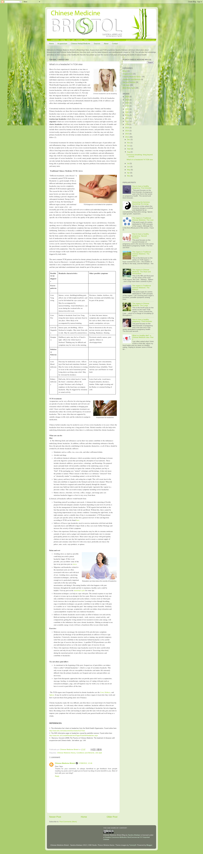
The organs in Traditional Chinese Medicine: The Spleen (141, 253)
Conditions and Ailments (85, 753)
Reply (57, 776)
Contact (115, 44)
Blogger (149, 845)
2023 (127, 106)
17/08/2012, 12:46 (85, 763)
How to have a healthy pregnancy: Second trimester (140, 236)
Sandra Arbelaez (134, 835)
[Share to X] (96, 749)
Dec (129, 139)
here (77, 520)
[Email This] (92, 749)
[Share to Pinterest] (101, 749)
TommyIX (132, 845)
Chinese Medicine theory (66, 753)
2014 (127, 131)
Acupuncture (62, 44)
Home (51, 44)
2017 (127, 121)
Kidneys (107, 692)
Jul (128, 163)
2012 (127, 137)
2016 (127, 124)
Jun (128, 167)
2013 (127, 134)
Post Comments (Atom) (68, 822)
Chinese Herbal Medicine (80, 44)
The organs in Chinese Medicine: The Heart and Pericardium (141, 271)
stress (75, 564)
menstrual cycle (79, 590)
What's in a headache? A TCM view (140, 159)
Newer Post (55, 817)
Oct (128, 146)
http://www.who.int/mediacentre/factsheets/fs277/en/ (67, 731)
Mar (129, 176)
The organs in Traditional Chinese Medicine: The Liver (143, 219)
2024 (127, 103)
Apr (128, 173)
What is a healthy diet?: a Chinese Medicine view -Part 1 (142, 337)
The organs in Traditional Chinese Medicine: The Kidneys (141, 287)
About (106, 44)
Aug (129, 152)
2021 (127, 112)
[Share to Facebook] (98, 749)
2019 (127, 118)
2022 (127, 109)
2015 (127, 128)
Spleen (51, 695)
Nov (129, 143)
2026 (127, 97)
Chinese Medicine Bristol (65, 763)
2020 (127, 115)
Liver (102, 692)
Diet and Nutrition (129, 82)
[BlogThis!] (94, 749)
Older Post (112, 817)
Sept (129, 149)
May (129, 170)
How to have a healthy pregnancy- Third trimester (142, 320)
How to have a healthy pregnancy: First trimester (141, 187)
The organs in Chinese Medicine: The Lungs (140, 304)
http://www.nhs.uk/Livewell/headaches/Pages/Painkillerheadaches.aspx (73, 735)
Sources (97, 44)
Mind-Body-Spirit (129, 88)
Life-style (98, 753)
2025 (127, 100)
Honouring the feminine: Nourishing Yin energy (141, 203)
